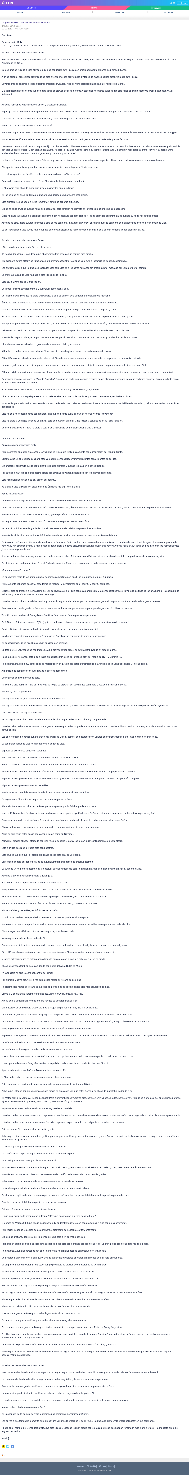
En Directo (31, 8)
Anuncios (80, 1466)
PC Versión (91, 1466)
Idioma (183, 3)
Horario (94, 8)
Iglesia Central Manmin (97, 1470)
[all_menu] (174, 3)
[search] (171, 3)
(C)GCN (108, 1470)
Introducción (82, 1470)
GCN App (102, 1466)
